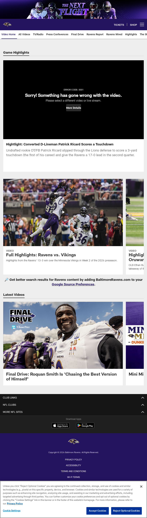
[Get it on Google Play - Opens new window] (85, 427)
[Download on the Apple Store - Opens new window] (60, 426)
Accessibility (73, 465)
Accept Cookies (97, 510)
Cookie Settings (11, 510)
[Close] (141, 486)
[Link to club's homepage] (7, 23)
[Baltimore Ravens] (73, 442)
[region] (73, 499)
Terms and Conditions (73, 471)
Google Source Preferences (73, 284)
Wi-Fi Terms (73, 477)
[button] (73, 107)
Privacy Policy (73, 459)
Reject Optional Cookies (126, 510)
